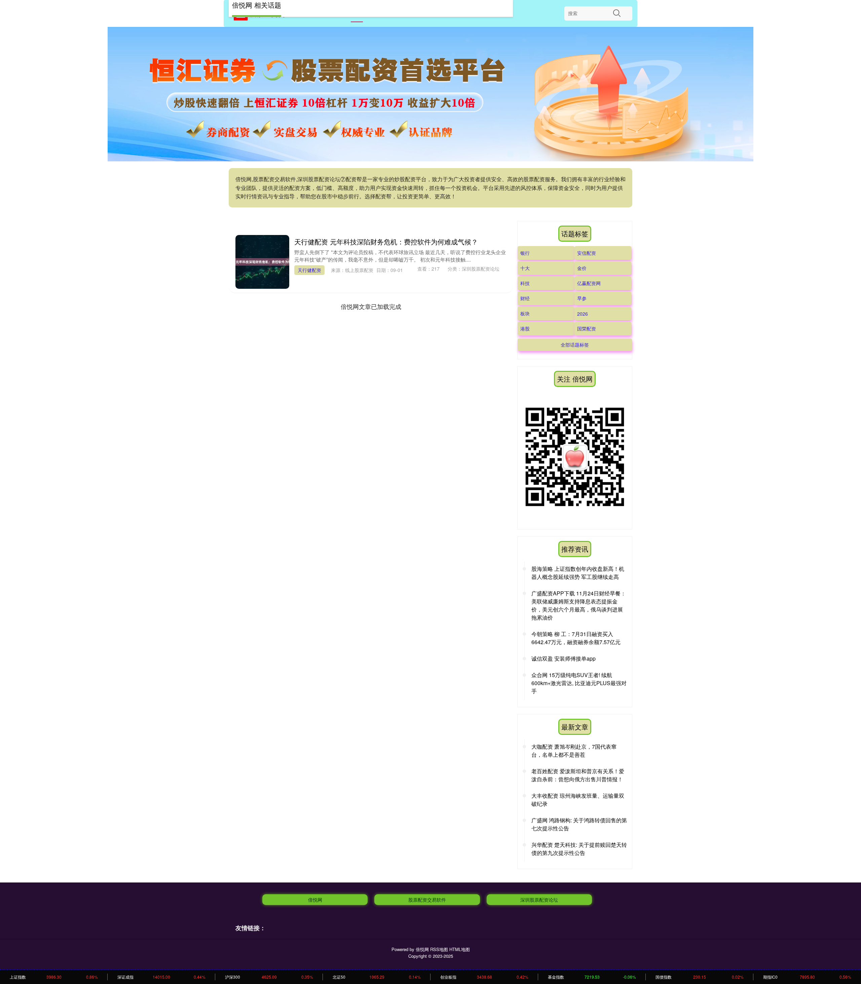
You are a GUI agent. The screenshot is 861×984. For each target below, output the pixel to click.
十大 (525, 268)
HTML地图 (459, 949)
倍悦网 (315, 899)
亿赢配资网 (589, 283)
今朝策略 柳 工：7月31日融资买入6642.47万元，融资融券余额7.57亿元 (576, 638)
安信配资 (586, 252)
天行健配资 (309, 270)
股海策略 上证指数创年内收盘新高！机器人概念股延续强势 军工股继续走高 (577, 573)
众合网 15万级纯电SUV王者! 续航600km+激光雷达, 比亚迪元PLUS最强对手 (579, 683)
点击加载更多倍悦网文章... (371, 306)
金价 (582, 268)
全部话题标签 (575, 344)
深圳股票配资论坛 (539, 899)
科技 (525, 283)
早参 (582, 298)
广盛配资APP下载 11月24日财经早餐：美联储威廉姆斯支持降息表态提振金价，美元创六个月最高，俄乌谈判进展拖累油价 (578, 605)
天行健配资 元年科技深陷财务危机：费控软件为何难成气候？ (386, 241)
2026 (582, 313)
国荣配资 (586, 328)
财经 (525, 298)
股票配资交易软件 (427, 899)
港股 (525, 328)
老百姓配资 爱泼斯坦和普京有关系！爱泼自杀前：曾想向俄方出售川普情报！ (577, 775)
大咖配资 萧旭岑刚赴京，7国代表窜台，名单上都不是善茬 (573, 750)
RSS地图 (439, 949)
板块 (525, 313)
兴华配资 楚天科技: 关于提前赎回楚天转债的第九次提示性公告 (579, 849)
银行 (525, 252)
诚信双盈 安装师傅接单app (563, 658)
